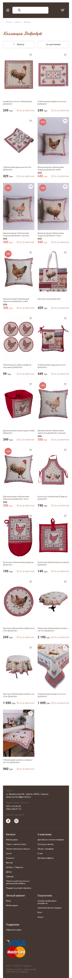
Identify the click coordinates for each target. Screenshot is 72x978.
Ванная (9, 862)
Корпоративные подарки (50, 908)
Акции (41, 917)
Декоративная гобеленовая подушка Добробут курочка (16, 234)
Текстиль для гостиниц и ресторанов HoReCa (18, 882)
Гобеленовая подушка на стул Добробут (52, 366)
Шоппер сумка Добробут (49, 299)
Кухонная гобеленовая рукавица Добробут (18, 563)
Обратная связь (13, 930)
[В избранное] (30, 55)
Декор (9, 872)
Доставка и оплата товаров (51, 840)
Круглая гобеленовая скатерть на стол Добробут (18, 695)
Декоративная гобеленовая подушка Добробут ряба (51, 168)
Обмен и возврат (46, 849)
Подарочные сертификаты (18, 888)
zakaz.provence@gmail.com (18, 797)
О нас (40, 853)
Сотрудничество (46, 844)
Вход (8, 901)
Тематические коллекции (18, 849)
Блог (40, 912)
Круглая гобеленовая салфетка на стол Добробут (18, 629)
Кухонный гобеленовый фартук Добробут (52, 497)
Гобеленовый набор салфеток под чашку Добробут (17, 366)
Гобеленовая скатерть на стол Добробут (52, 695)
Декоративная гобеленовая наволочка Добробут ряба (16, 300)
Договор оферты (46, 858)
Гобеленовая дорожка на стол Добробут (17, 168)
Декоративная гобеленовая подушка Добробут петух (51, 234)
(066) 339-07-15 (13, 809)
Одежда (10, 876)
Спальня (10, 858)
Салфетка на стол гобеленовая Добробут (17, 102)
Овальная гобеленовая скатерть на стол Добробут (53, 629)
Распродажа (12, 840)
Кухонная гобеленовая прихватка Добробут (53, 563)
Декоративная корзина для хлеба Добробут (18, 431)
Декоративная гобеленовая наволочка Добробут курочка (51, 431)
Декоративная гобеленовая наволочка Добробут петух (16, 497)
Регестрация (12, 905)
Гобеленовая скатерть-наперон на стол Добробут (17, 761)
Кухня (9, 853)
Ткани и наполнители (16, 844)
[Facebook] (8, 821)
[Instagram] (16, 821)
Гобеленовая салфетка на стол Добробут (52, 102)
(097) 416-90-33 (13, 806)
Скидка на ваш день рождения (47, 902)
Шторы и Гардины (15, 867)
